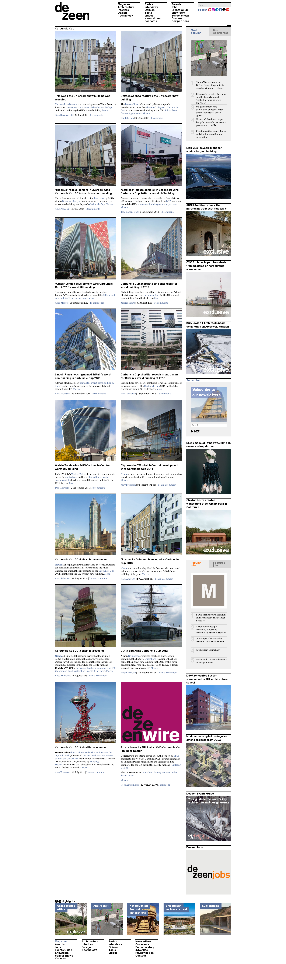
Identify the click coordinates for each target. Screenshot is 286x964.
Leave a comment (167, 484)
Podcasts (151, 21)
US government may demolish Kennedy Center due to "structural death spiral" (209, 111)
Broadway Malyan (71, 201)
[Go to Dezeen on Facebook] (220, 10)
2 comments (96, 114)
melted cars (71, 476)
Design (122, 12)
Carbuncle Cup (97, 204)
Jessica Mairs (128, 302)
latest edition (132, 104)
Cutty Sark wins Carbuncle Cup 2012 (144, 650)
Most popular (196, 31)
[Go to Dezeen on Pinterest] (210, 10)
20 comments (99, 393)
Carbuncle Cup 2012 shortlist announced (81, 747)
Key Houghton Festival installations (139, 909)
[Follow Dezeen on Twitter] (224, 10)
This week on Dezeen (66, 104)
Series (149, 4)
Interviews (151, 7)
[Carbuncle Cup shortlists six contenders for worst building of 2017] (151, 250)
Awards (176, 4)
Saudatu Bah (127, 117)
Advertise (141, 950)
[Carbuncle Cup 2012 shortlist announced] (85, 714)
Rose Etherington (130, 784)
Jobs (174, 7)
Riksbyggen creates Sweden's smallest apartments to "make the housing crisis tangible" (211, 98)
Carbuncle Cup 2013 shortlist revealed (80, 650)
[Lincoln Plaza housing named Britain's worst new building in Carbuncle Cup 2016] (85, 341)
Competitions (180, 21)
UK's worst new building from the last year (85, 296)
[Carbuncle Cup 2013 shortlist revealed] (85, 617)
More (105, 110)
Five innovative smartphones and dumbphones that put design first (211, 134)
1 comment (157, 117)
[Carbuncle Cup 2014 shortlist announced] (85, 526)
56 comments (161, 302)
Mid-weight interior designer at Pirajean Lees (211, 661)
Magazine (124, 4)
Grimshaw (133, 655)
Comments (142, 944)
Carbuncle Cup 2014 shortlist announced (81, 559)
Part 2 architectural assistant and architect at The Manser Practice (211, 617)
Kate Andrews (128, 578)
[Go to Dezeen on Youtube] (228, 10)
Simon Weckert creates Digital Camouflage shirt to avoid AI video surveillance (210, 85)
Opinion (149, 10)
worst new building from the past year (157, 204)
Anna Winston (128, 393)
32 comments (93, 208)
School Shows (180, 15)
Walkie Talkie (78, 473)
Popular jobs (196, 564)
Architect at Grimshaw (208, 649)
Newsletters (153, 18)
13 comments (167, 211)
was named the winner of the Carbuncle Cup (89, 107)
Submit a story (144, 947)
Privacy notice (144, 952)
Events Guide (180, 10)
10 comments (98, 487)
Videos (149, 15)
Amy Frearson (62, 393)
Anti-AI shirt (101, 905)
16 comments (164, 393)
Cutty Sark (150, 658)
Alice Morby (61, 302)
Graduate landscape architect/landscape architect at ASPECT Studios (211, 629)
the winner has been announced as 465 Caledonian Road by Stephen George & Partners (85, 669)
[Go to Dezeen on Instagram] (213, 10)
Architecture (126, 7)
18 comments (97, 302)
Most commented (221, 31)
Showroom (178, 12)
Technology (125, 15)
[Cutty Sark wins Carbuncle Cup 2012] (151, 617)
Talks (148, 12)
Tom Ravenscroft (64, 114)
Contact (140, 955)
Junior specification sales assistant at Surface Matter (210, 640)
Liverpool (99, 198)
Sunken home (210, 905)
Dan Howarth (62, 487)
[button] (229, 24)
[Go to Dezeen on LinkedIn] (217, 10)
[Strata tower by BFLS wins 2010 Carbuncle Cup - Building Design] (151, 714)
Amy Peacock (62, 208)
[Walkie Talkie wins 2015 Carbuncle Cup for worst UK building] (85, 432)
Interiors (123, 10)
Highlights (68, 901)
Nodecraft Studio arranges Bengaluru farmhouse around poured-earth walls (211, 122)
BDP (168, 201)
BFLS (176, 755)
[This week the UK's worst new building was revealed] (85, 62)
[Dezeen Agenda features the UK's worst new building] (151, 62)
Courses (176, 18)
